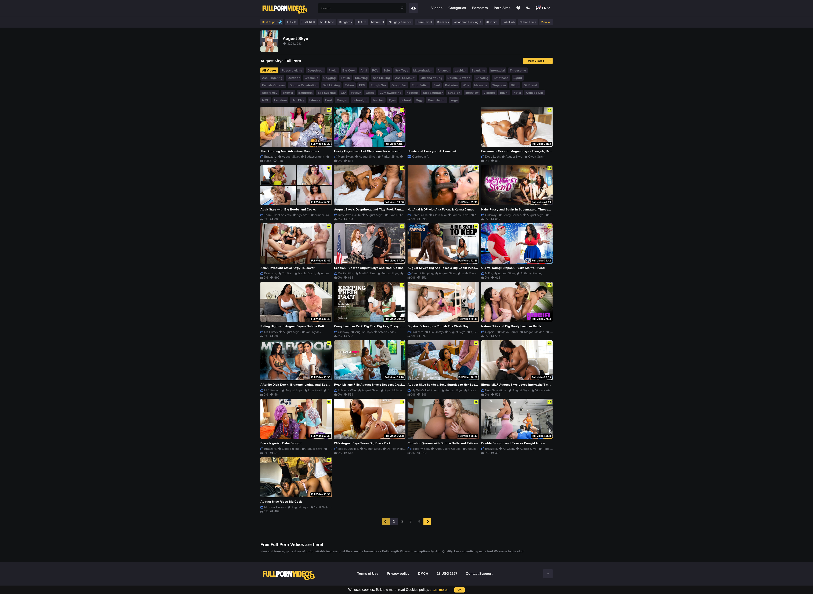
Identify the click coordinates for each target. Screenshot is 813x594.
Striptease (501, 78)
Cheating (482, 78)
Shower (287, 92)
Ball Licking (331, 85)
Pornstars (480, 8)
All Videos (269, 70)
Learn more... (439, 589)
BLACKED (308, 22)
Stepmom (499, 85)
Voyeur (356, 92)
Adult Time (327, 22)
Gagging (329, 78)
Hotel (517, 92)
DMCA (423, 573)
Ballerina (451, 85)
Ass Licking (381, 78)
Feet (437, 85)
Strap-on (454, 92)
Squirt (517, 78)
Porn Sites (502, 8)
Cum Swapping (390, 92)
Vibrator (489, 92)
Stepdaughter (433, 92)
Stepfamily (269, 92)
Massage (480, 85)
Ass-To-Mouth (405, 78)
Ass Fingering (272, 78)
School (406, 100)
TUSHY (292, 22)
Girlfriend (530, 85)
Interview (471, 92)
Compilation (436, 100)
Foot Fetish (420, 85)
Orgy (419, 100)
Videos (436, 8)
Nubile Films (528, 22)
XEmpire (492, 22)
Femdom (280, 100)
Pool (328, 100)
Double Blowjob (458, 78)
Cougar (342, 100)
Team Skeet (424, 22)
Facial (333, 70)
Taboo (349, 85)
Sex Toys (401, 70)
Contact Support (479, 573)
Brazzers (443, 22)
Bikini (504, 92)
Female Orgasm (273, 85)
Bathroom (305, 92)
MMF (265, 100)
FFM (362, 85)
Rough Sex (378, 85)
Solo (386, 70)
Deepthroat (315, 70)
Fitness (314, 100)
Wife (466, 85)
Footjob (412, 92)
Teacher (378, 100)
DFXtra (361, 22)
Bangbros (345, 22)
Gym (392, 100)
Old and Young (431, 78)
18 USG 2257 (447, 573)
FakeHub (508, 22)
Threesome (518, 70)
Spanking (478, 70)
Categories (457, 8)
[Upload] (413, 8)
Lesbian (460, 70)
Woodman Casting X (467, 22)
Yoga (454, 100)
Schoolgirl (360, 100)
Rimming (361, 78)
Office (370, 92)
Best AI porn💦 (272, 22)
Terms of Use (367, 573)
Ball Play (298, 100)
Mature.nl (377, 22)
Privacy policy (398, 573)
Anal (364, 70)
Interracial (497, 70)
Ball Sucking (327, 92)
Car (343, 92)
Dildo (514, 85)
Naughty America (400, 22)
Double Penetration (304, 85)
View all (546, 22)
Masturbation (423, 70)
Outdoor (294, 78)
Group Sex (399, 85)
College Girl (534, 92)
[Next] (427, 521)
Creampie (311, 78)
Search (402, 8)
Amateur (444, 70)
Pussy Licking (292, 70)
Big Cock (348, 70)
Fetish (345, 78)
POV (375, 70)
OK (460, 589)
